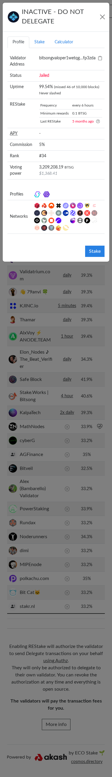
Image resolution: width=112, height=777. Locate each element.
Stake (95, 251)
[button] (100, 58)
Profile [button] (18, 42)
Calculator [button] (64, 42)
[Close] (102, 17)
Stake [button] (39, 42)
